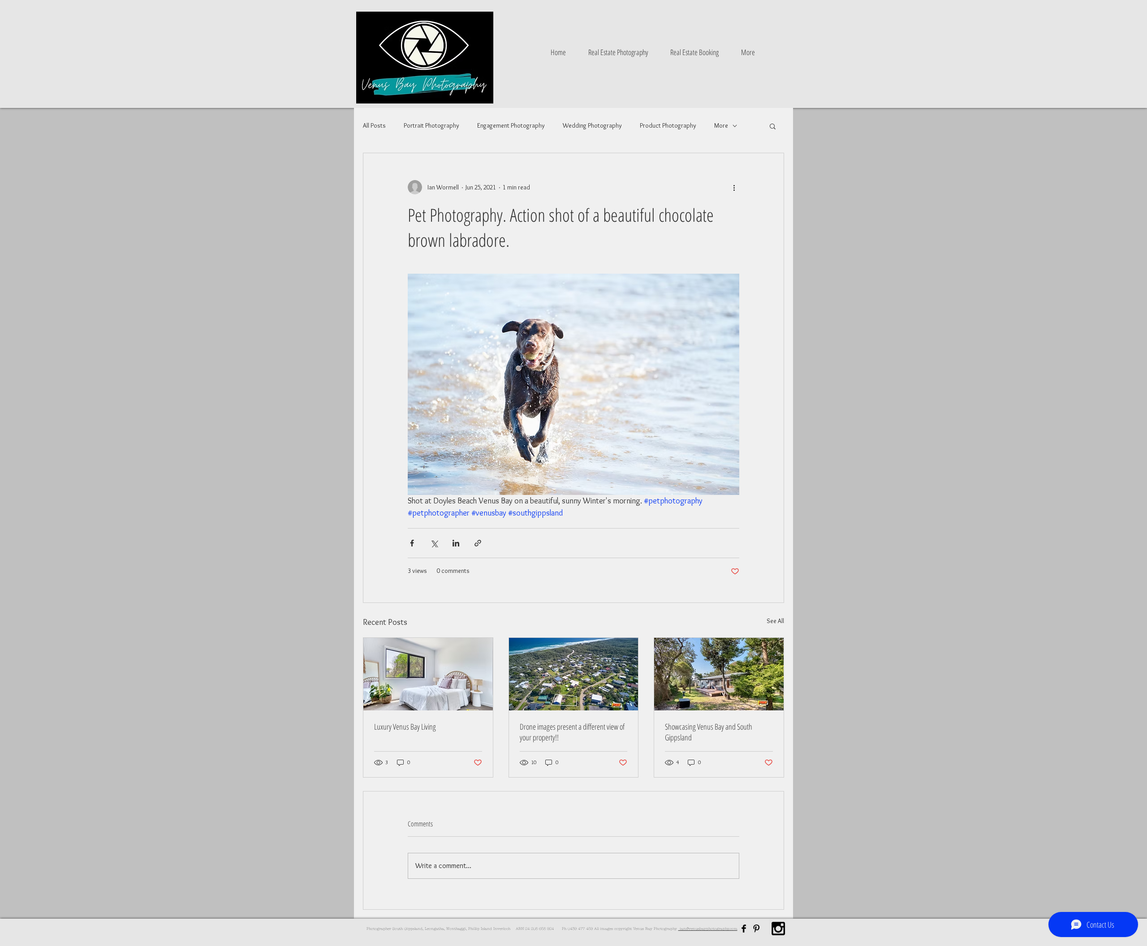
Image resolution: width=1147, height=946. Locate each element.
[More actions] (734, 187)
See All (775, 621)
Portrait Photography (431, 125)
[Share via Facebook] (412, 543)
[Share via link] (478, 543)
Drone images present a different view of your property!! (572, 732)
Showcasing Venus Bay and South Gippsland (708, 732)
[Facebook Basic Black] (744, 928)
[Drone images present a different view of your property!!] (573, 674)
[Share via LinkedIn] (456, 543)
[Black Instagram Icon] (778, 928)
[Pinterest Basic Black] (756, 928)
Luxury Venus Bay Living (405, 726)
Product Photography (668, 125)
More (721, 125)
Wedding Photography (592, 125)
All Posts (374, 125)
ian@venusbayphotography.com (707, 929)
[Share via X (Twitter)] (434, 543)
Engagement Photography (511, 125)
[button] (772, 125)
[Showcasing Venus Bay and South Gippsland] (719, 674)
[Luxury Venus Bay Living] (428, 674)
